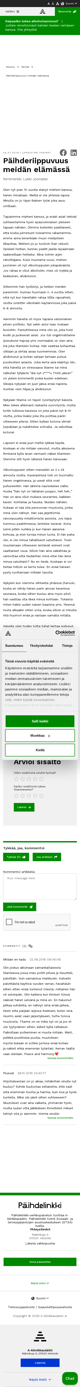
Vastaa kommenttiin (60, 1058)
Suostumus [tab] (14, 645)
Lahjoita (40, 1362)
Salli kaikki (40, 721)
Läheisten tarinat (36, 152)
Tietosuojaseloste (21, 1307)
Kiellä (40, 750)
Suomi (70, 3)
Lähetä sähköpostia (40, 1243)
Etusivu (10, 66)
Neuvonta (64, 11)
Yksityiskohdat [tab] (41, 645)
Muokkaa (37, 735)
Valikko (10, 11)
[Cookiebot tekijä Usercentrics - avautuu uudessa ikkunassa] (56, 633)
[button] (70, 1378)
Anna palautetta (40, 1261)
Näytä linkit (38, 1283)
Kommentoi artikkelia (19, 871)
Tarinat (25, 66)
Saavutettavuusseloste (55, 1307)
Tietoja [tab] (67, 645)
